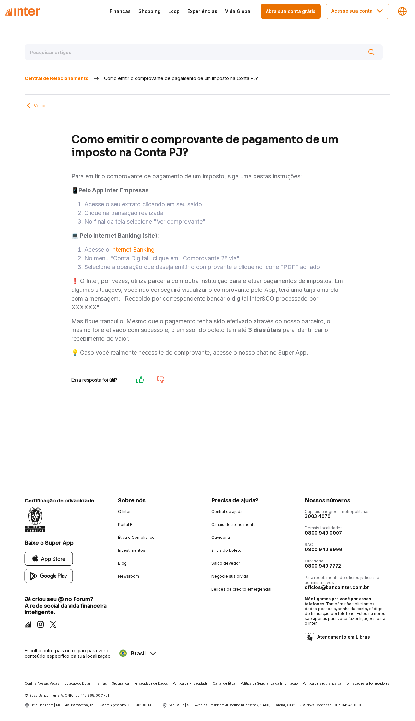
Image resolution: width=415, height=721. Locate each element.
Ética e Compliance (136, 537)
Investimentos (131, 550)
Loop (174, 11)
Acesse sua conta (352, 11)
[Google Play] (49, 575)
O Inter (124, 511)
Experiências (202, 11)
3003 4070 (318, 516)
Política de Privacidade (190, 683)
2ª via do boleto (226, 550)
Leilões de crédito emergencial (241, 589)
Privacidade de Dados (151, 683)
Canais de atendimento (233, 524)
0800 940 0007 (323, 533)
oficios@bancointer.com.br (337, 587)
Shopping (149, 11)
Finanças (120, 11)
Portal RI (126, 524)
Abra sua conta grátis (290, 11)
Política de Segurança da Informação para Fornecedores (346, 683)
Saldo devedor (225, 563)
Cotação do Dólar (77, 683)
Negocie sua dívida (229, 576)
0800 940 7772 (323, 566)
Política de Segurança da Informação (269, 683)
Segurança (120, 683)
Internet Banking (133, 249)
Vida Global (238, 11)
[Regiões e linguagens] (402, 11)
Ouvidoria (220, 537)
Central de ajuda (227, 511)
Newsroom (128, 576)
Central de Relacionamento (57, 78)
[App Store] (49, 558)
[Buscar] (371, 52)
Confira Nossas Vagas (42, 683)
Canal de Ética (224, 683)
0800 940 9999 (323, 549)
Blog (122, 563)
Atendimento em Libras (343, 637)
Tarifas (101, 683)
